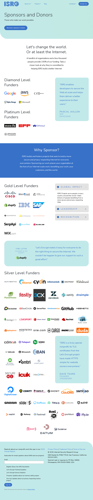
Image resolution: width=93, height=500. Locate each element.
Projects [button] (37, 4)
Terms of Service (79, 449)
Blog (45, 4)
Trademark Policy (65, 449)
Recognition (69, 217)
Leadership (69, 209)
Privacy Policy (53, 449)
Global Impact (71, 187)
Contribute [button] (72, 4)
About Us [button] (27, 4)
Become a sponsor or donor (16, 28)
